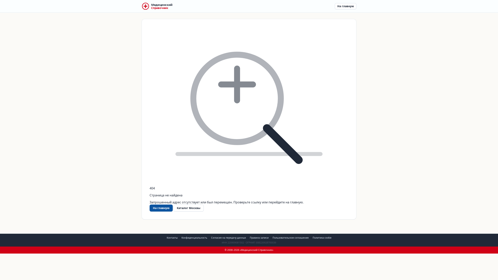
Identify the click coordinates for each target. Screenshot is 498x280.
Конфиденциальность (194, 237)
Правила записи (259, 237)
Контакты (172, 237)
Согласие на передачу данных (228, 237)
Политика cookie (322, 237)
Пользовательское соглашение (291, 237)
